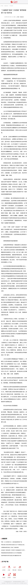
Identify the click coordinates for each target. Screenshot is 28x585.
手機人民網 (14, 570)
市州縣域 (11, 5)
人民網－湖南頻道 (20, 16)
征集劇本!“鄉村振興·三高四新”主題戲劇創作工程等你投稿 (14, 550)
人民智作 (14, 577)
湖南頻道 (6, 5)
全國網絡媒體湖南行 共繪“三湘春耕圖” (10, 547)
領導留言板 (20, 570)
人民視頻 (3, 577)
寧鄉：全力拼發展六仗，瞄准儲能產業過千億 (11, 542)
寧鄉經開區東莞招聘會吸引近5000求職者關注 (11, 552)
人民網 (1, 5)
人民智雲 (9, 577)
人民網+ (9, 570)
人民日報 (3, 570)
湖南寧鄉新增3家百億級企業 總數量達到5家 (11, 555)
